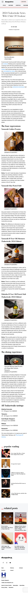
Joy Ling (15, 26)
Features (3, 570)
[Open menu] (2, 2)
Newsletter (11, 587)
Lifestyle (18, 5)
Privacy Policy (4, 587)
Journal (11, 570)
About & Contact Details (6, 585)
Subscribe (23, 1)
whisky (3, 69)
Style (4, 5)
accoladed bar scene (9, 71)
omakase (5, 64)
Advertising (22, 585)
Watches (11, 5)
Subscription (15, 585)
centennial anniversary (18, 87)
